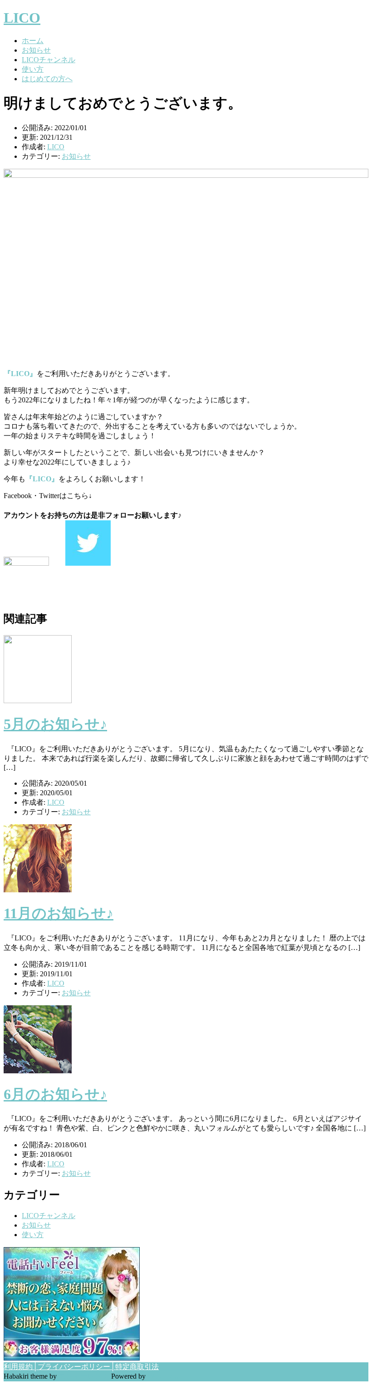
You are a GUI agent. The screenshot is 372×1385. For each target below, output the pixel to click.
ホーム (33, 40)
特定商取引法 (137, 1366)
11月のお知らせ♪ (58, 913)
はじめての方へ (47, 79)
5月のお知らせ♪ (55, 724)
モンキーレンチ (84, 1376)
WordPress (162, 1376)
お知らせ (36, 50)
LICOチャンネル (48, 60)
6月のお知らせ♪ (55, 1094)
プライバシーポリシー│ (76, 1366)
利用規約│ (21, 1366)
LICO (22, 18)
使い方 (33, 69)
